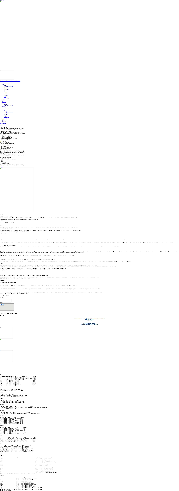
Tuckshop (5, 98)
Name (1, 297)
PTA (4, 90)
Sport (2, 100)
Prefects (5, 94)
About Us (3, 87)
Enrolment (5, 88)
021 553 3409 (3, 123)
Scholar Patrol (6, 95)
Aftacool (5, 97)
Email (1, 298)
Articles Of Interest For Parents (8, 86)
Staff (4, 91)
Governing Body (6, 89)
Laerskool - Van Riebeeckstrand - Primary (10, 81)
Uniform (5, 96)
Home (3, 84)
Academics (3, 99)
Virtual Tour (5, 85)
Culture (3, 101)
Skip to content (2, 0)
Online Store (4, 102)
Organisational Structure (9, 112)
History (5, 107)
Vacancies (7, 93)
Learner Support (6, 117)
